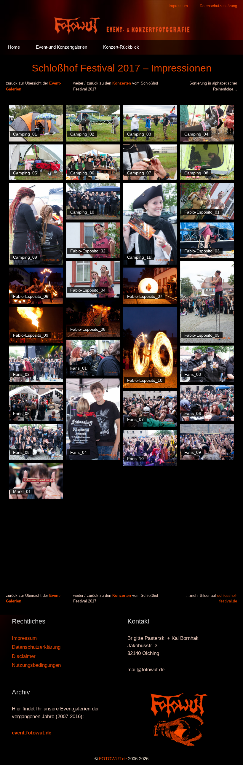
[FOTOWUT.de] (121, 25)
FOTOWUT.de (113, 758)
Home (14, 47)
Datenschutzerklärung (218, 6)
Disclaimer (24, 656)
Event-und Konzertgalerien (61, 47)
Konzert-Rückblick (121, 47)
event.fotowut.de (31, 733)
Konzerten (121, 83)
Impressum (178, 6)
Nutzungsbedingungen (36, 665)
